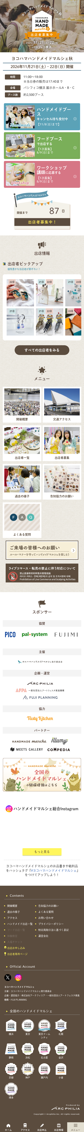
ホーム (8, 1129)
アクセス (25, 1129)
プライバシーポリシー (51, 924)
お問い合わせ (46, 918)
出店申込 (42, 1129)
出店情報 (58, 1129)
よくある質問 (46, 912)
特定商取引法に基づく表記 (53, 930)
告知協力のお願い (48, 906)
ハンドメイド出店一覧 (20, 924)
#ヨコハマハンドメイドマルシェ (54, 870)
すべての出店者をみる (42, 350)
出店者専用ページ (17, 954)
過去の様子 (13, 912)
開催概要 (12, 906)
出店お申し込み (16, 948)
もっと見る (42, 851)
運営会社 (43, 936)
